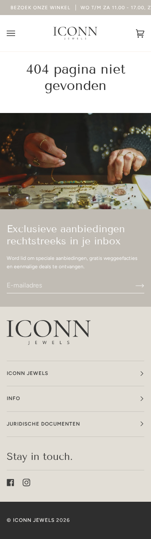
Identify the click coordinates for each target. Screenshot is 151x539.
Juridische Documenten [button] (43, 424)
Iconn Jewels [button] (27, 373)
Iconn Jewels (34, 520)
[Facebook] (10, 482)
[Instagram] (26, 482)
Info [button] (13, 398)
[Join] (133, 285)
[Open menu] (19, 33)
